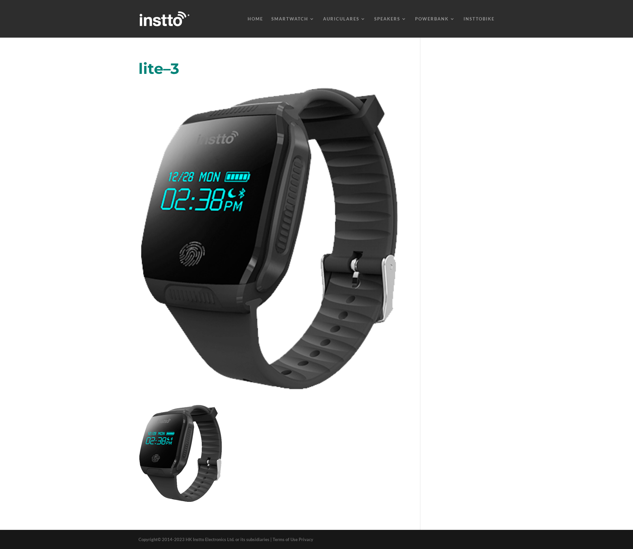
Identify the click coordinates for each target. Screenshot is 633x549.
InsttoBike (479, 18)
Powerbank (432, 18)
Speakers (387, 18)
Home (255, 18)
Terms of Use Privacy (293, 539)
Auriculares (341, 18)
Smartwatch (289, 18)
